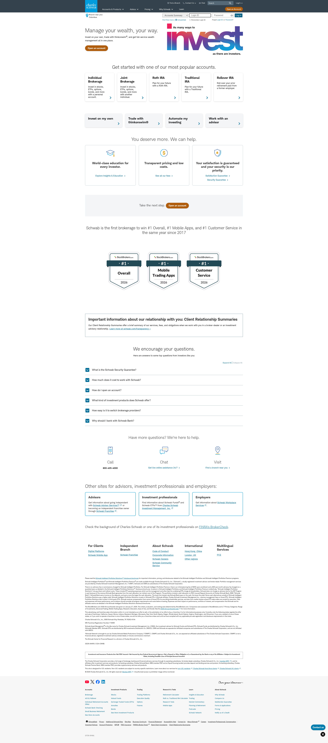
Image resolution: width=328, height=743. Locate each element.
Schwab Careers (160, 559)
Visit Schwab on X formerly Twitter (92, 682)
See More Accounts (92, 715)
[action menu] (323, 734)
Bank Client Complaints (159, 725)
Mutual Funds (116, 698)
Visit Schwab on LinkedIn (103, 682)
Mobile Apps (167, 705)
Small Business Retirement (95, 711)
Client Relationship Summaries (179, 725)
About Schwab (192, 722)
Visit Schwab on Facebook (98, 682)
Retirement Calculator (171, 695)
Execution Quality (143, 698)
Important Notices (91, 725)
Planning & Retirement (197, 705)
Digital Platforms (96, 551)
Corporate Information (162, 555)
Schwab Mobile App (98, 555)
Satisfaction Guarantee (223, 702)
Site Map (128, 722)
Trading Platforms (143, 695)
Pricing (217, 709)
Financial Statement (155, 722)
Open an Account (234, 9)
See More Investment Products (122, 713)
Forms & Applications (222, 705)
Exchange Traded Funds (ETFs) (122, 702)
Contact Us (182, 722)
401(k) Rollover (90, 698)
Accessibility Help (170, 722)
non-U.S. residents (184, 668)
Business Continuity (140, 722)
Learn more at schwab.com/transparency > (130, 328)
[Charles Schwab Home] (91, 6)
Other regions (191, 559)
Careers (203, 722)
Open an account (96, 48)
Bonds (113, 709)
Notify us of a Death (222, 713)
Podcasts (192, 709)
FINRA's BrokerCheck (213, 527)
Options (139, 702)
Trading (191, 698)
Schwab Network (195, 713)
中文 (219, 555)
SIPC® (117, 725)
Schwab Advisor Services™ (106, 505)
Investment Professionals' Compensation (222, 722)
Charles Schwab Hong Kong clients (205, 668)
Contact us (318, 727)
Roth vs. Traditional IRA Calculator (175, 698)
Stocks (113, 695)
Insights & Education (196, 695)
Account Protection (106, 725)
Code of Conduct (160, 551)
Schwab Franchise (105, 511)
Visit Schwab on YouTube (87, 682)
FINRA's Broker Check (140, 725)
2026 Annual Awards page (170, 609)
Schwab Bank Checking (94, 708)
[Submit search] (230, 3)
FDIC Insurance (126, 725)
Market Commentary (196, 702)
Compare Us (219, 698)
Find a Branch (175, 3)
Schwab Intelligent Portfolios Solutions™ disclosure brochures (117, 578)
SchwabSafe (93, 722)
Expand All (227, 363)
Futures (139, 705)
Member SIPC (126, 672)
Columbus (93, 17)
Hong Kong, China (193, 551)
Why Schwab (220, 695)
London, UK (190, 555)
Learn (181, 9)
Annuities (114, 705)
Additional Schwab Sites (114, 722)
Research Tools (168, 702)
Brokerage (89, 695)
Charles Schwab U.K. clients (229, 668)
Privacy (101, 722)
